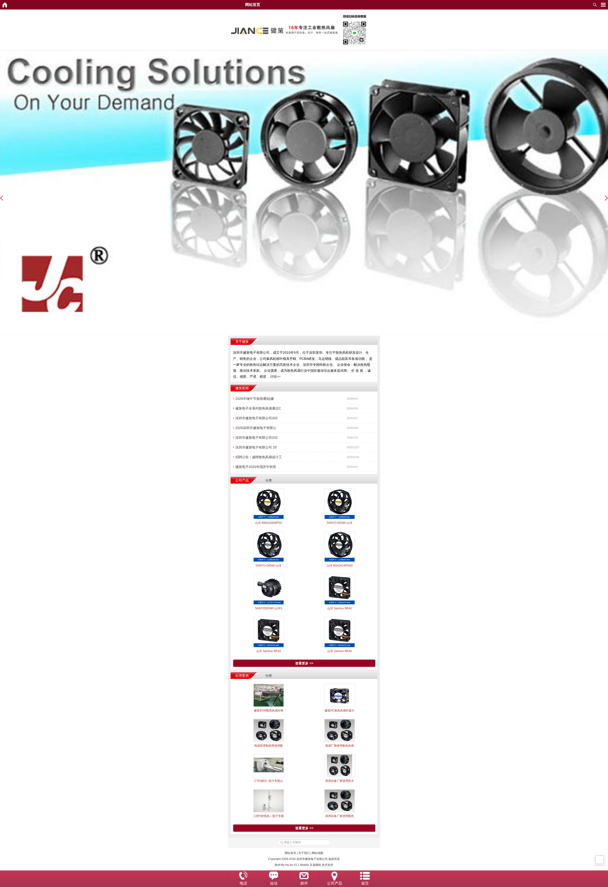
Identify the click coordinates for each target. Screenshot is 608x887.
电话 (243, 883)
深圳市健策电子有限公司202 (256, 418)
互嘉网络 (315, 865)
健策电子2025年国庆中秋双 (255, 467)
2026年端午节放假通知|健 (254, 399)
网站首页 (290, 853)
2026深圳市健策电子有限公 (255, 428)
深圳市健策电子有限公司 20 (256, 447)
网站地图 (317, 853)
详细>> (275, 376)
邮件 (304, 883)
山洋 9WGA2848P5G (268, 523)
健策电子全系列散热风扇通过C (258, 408)
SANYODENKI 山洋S (268, 608)
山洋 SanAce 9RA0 (339, 608)
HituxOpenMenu (603, 5)
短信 (274, 883)
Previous (1, 198)
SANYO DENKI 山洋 (339, 523)
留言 (365, 883)
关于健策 (242, 341)
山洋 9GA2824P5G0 (340, 565)
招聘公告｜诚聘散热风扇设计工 (258, 457)
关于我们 (304, 853)
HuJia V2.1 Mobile (297, 865)
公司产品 (334, 883)
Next (606, 198)
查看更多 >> (304, 663)
